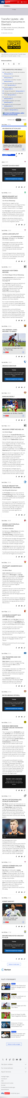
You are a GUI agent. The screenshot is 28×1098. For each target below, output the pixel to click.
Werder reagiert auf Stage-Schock (12, 88)
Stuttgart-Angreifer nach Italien (12, 101)
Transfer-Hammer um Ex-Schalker (12, 97)
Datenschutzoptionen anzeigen (14, 179)
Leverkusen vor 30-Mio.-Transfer (12, 80)
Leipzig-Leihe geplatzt (13, 91)
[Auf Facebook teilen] (3, 63)
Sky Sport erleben (7, 1064)
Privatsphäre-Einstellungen (8, 1087)
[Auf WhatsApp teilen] (14, 63)
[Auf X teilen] (8, 63)
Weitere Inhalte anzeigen (14, 1044)
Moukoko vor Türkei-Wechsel (11, 76)
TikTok (10, 1059)
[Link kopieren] (16, 156)
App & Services (6, 1072)
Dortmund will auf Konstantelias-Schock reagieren (14, 109)
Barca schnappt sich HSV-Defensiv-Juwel (13, 84)
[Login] (18, 2)
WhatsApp (20, 1059)
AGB (2, 1081)
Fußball (7, 6)
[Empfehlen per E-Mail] (19, 63)
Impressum (4, 1078)
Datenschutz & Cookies (7, 1083)
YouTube (17, 1059)
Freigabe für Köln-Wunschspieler (12, 105)
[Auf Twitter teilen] (19, 153)
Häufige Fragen (5, 1076)
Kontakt (3, 1085)
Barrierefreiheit (5, 1089)
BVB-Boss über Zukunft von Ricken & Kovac (13, 94)
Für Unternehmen (7, 1068)
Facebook (6, 1059)
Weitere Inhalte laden (14, 964)
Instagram (13, 1059)
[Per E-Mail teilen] (22, 153)
